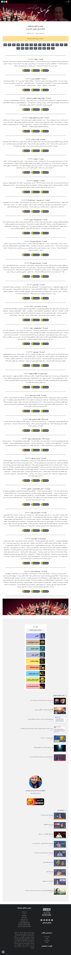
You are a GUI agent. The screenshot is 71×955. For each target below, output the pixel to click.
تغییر (24, 914)
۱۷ (48, 48)
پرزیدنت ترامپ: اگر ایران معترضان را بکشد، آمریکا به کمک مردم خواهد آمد (36, 729)
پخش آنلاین (27, 70)
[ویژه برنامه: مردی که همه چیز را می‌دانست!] (60, 853)
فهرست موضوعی (46, 946)
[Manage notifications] (3, 951)
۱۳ (14, 44)
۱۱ (22, 44)
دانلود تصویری (36, 70)
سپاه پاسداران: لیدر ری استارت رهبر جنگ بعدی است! (41, 757)
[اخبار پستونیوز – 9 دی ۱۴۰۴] (60, 738)
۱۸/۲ (40, 48)
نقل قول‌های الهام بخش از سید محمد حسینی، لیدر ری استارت (39, 890)
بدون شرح (24, 917)
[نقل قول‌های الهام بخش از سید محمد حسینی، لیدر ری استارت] (60, 891)
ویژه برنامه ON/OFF (48, 825)
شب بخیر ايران (24, 919)
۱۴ (9, 44)
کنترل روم (24, 915)
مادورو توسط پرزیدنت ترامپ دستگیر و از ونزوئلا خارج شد (40, 719)
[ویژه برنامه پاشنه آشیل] (60, 863)
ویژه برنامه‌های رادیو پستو (24, 925)
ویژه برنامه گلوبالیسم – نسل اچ (46, 834)
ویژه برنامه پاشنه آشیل (48, 862)
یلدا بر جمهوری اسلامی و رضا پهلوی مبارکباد (43, 747)
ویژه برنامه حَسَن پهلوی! (48, 881)
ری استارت (24, 912)
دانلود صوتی (45, 70)
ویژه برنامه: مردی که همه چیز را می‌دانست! (43, 853)
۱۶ (52, 48)
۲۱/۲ (22, 48)
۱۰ (26, 44)
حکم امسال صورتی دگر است (24, 926)
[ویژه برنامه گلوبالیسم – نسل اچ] (60, 835)
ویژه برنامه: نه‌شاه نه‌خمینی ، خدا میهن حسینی (42, 843)
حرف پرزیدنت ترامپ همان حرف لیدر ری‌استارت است (41, 700)
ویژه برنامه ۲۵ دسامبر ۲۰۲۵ (47, 815)
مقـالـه (46, 942)
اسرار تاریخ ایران (24, 921)
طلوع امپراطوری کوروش (24, 923)
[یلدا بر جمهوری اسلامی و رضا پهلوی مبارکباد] (60, 748)
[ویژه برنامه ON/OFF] (60, 825)
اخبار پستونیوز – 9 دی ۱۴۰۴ (47, 738)
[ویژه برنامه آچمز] (60, 872)
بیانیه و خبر (46, 937)
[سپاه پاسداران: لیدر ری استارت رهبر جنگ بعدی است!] (60, 757)
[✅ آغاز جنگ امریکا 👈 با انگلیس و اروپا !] (60, 710)
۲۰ (31, 48)
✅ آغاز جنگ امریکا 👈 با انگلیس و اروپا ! (44, 710)
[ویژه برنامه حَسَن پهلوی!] (60, 882)
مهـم (47, 938)
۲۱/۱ (27, 48)
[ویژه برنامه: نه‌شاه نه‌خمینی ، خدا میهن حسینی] (60, 844)
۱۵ (5, 44)
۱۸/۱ (44, 48)
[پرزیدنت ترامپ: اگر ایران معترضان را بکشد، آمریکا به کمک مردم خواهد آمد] (60, 729)
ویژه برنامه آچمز (49, 872)
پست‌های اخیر (60, 810)
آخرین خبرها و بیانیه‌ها (59, 695)
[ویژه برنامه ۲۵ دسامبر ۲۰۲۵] (60, 816)
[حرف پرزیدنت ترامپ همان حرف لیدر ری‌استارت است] (60, 701)
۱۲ (18, 44)
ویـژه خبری (46, 940)
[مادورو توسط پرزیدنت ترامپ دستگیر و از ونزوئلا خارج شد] (60, 720)
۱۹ (35, 48)
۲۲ (18, 48)
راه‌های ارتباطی (46, 922)
